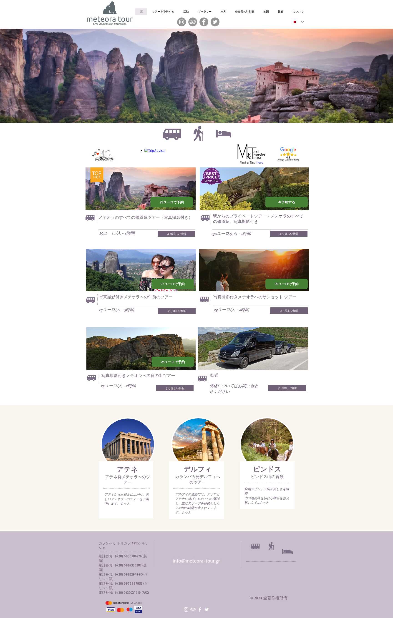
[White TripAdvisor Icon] (193, 609)
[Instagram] (181, 21)
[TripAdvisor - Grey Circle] (192, 21)
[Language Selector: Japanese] (297, 22)
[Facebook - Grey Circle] (203, 21)
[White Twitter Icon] (206, 609)
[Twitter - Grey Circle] (215, 21)
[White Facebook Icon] (200, 609)
